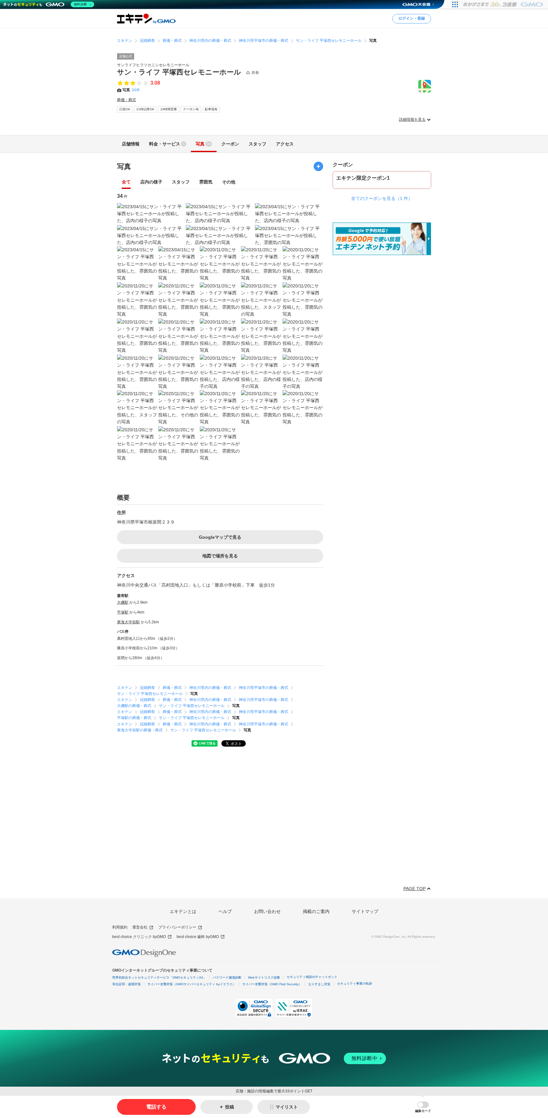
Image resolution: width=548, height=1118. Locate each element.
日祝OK (124, 109)
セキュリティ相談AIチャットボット (312, 977)
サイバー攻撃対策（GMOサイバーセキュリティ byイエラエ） (191, 984)
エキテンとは (183, 911)
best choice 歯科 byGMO (198, 937)
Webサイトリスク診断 (264, 977)
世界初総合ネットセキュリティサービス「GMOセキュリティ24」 (159, 977)
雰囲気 (205, 182)
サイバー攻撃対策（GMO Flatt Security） (272, 984)
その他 (228, 182)
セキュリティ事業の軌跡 (354, 983)
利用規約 (119, 927)
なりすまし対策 (319, 984)
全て (126, 182)
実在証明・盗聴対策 (126, 984)
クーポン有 (191, 109)
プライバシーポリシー (177, 927)
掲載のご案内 (316, 911)
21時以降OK (145, 109)
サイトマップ (365, 911)
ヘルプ (225, 911)
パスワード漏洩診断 (227, 977)
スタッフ (181, 182)
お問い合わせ (267, 911)
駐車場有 (211, 109)
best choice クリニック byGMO (139, 937)
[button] (423, 1107)
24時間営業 (168, 109)
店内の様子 (151, 182)
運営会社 (139, 927)
